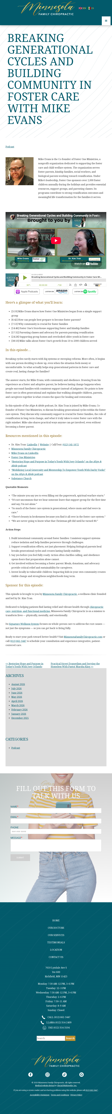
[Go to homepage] (48, 8)
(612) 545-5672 (71, 444)
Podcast (10, 146)
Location (56, 949)
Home (56, 920)
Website (44, 444)
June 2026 (16, 692)
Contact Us (56, 957)
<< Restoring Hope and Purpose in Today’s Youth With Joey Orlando (24, 665)
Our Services (56, 935)
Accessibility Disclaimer (40, 1095)
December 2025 (20, 718)
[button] (106, 20)
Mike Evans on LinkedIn (24, 453)
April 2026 (17, 701)
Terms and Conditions (60, 1095)
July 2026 (16, 688)
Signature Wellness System (24, 624)
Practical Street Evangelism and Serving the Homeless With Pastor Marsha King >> (75, 665)
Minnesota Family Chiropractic (28, 448)
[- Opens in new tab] (27, 291)
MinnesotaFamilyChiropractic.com (83, 636)
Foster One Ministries (23, 457)
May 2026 (16, 697)
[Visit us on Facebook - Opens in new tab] (30, 1075)
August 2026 (18, 684)
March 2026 (17, 705)
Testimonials (56, 942)
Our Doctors (56, 927)
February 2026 (19, 709)
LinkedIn (32, 444)
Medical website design (45, 1086)
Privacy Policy (76, 1095)
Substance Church (21, 478)
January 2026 (18, 714)
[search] (70, 1038)
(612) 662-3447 (18, 641)
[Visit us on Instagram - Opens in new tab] (47, 1075)
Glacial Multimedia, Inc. (67, 1086)
